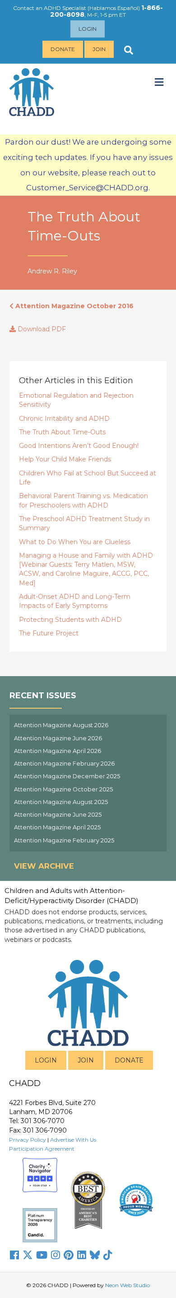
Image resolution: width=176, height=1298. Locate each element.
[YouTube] (41, 1255)
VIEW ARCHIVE (44, 865)
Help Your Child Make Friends (65, 459)
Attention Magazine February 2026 (64, 763)
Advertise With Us (73, 1139)
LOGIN (46, 1060)
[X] (27, 1255)
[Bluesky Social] (95, 1255)
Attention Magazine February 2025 (64, 840)
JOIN (86, 1060)
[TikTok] (107, 1255)
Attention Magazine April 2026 (57, 751)
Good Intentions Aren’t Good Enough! (79, 446)
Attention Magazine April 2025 (57, 827)
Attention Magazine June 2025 (58, 814)
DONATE (129, 1060)
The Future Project (49, 633)
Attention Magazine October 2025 (63, 789)
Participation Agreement (41, 1148)
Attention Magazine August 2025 (61, 802)
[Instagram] (55, 1255)
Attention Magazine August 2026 (61, 725)
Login (88, 28)
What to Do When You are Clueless (74, 542)
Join (99, 49)
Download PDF (41, 329)
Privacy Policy (27, 1139)
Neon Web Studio (127, 1285)
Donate (63, 49)
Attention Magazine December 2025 (67, 776)
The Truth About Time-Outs (62, 432)
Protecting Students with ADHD (70, 620)
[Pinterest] (69, 1255)
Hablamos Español (113, 8)
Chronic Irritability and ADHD (64, 418)
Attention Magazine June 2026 (58, 738)
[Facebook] (14, 1255)
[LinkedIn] (81, 1255)
